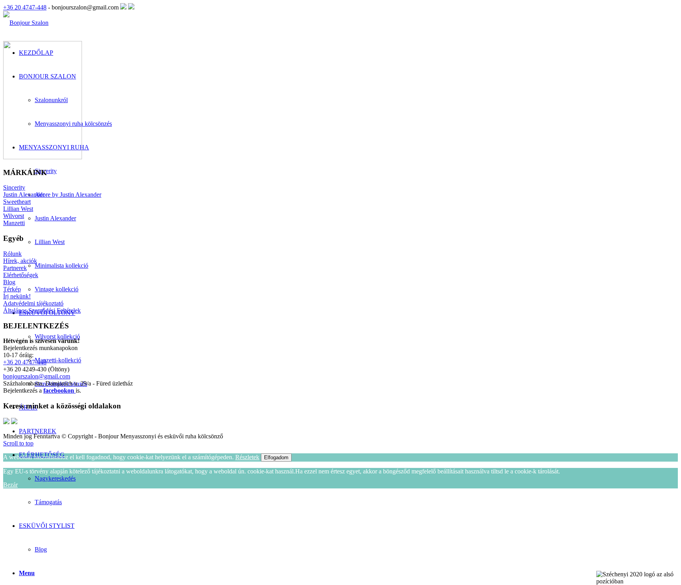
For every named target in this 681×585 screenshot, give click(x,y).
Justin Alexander (24, 194)
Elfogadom (276, 457)
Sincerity (14, 187)
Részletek (247, 457)
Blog (41, 549)
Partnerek (15, 268)
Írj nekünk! (17, 296)
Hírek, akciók (20, 260)
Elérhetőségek (20, 275)
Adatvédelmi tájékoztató (33, 303)
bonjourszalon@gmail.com (36, 376)
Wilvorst (13, 215)
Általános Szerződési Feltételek (42, 310)
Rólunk (12, 253)
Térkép (12, 289)
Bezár (10, 484)
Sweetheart (17, 201)
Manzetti (14, 223)
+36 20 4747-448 (25, 7)
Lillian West (18, 208)
